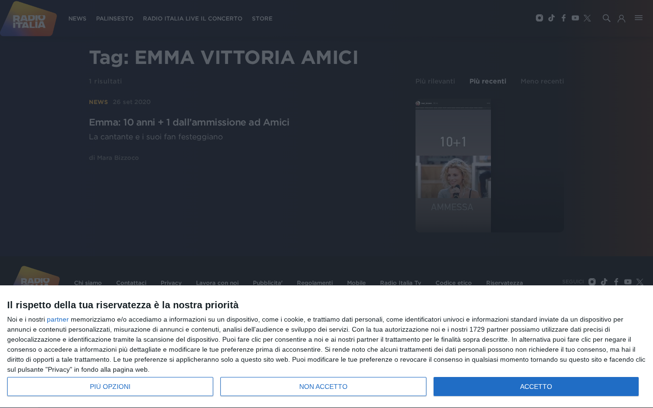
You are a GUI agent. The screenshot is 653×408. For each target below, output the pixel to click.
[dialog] (326, 347)
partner (58, 319)
